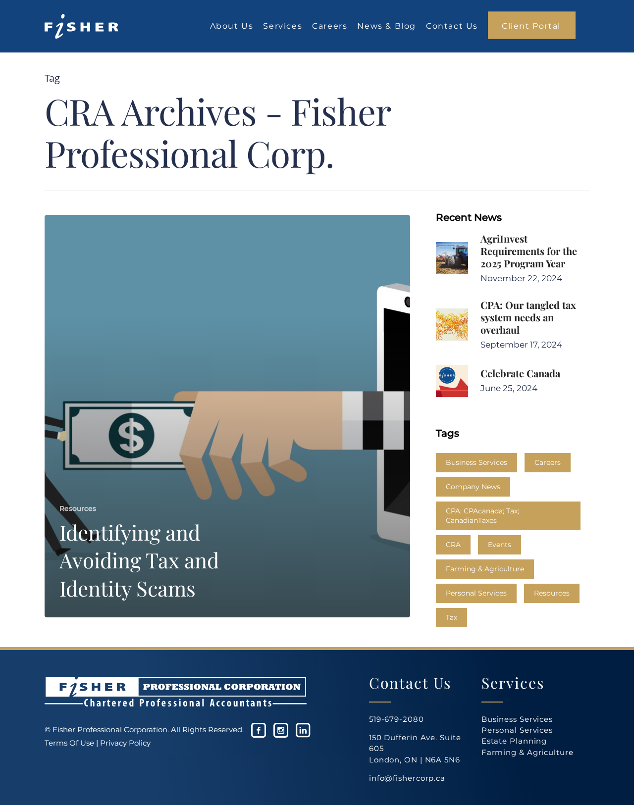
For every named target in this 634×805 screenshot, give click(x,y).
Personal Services (476, 593)
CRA (453, 544)
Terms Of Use (69, 743)
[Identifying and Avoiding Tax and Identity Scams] (227, 416)
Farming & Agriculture (485, 568)
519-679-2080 (396, 719)
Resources (77, 508)
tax (451, 617)
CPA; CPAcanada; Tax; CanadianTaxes (482, 515)
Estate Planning (514, 741)
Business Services (476, 462)
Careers (547, 462)
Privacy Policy (125, 743)
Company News (473, 486)
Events (499, 544)
